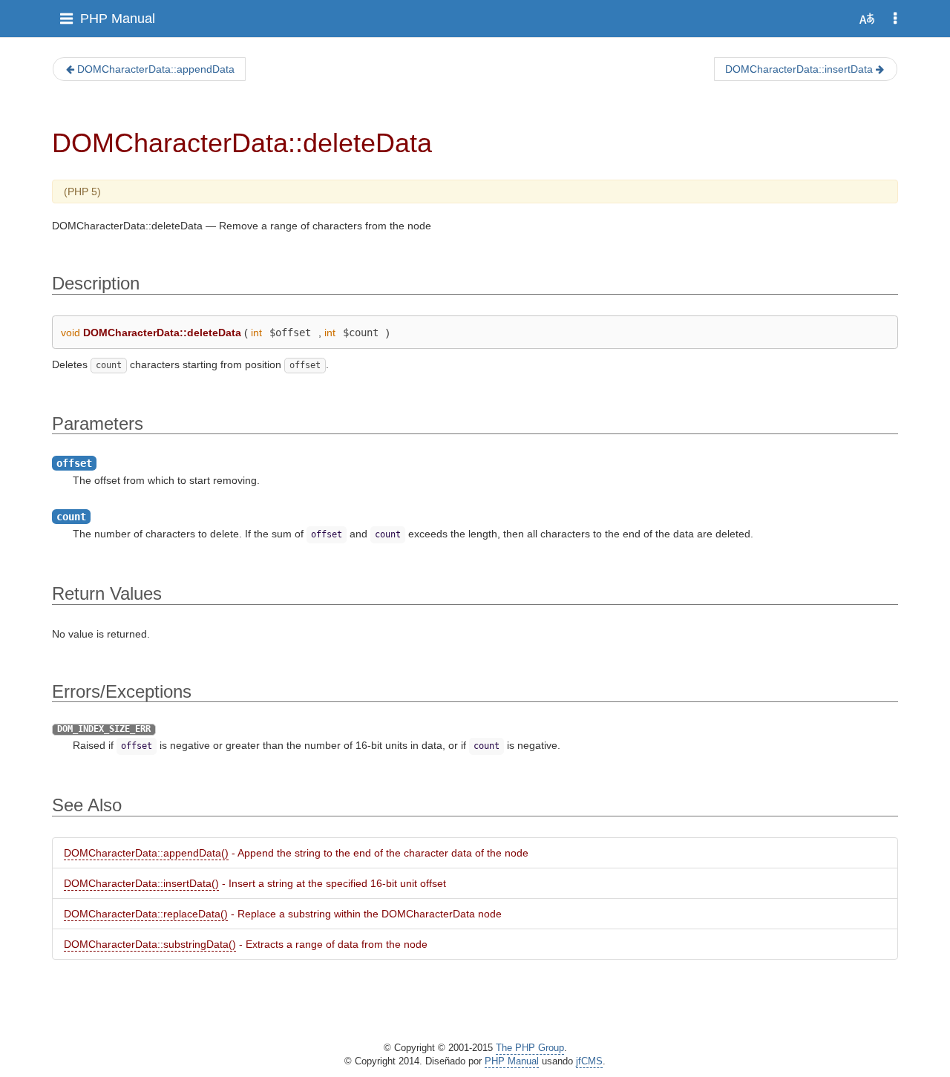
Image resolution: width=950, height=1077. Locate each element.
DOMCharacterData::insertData (799, 69)
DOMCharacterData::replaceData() (146, 914)
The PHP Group (530, 1048)
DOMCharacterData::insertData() (141, 883)
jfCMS (589, 1061)
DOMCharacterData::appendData (156, 69)
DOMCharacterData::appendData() (146, 853)
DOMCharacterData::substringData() (150, 944)
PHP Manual (117, 18)
